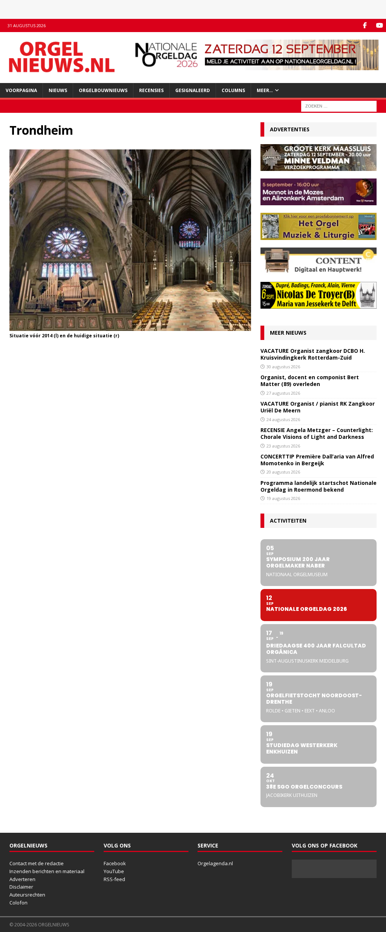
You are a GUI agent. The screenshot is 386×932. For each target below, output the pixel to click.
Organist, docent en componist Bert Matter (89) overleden (309, 381)
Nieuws (58, 90)
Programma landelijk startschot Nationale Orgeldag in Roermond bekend (318, 486)
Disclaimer (21, 886)
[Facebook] (364, 25)
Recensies (151, 90)
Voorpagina (21, 90)
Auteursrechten (27, 894)
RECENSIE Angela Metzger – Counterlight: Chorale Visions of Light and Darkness (316, 433)
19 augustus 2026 (283, 498)
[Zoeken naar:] (339, 105)
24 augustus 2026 (283, 419)
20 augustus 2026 (283, 472)
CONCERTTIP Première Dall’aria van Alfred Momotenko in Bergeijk (317, 460)
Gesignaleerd (192, 90)
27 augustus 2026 (283, 393)
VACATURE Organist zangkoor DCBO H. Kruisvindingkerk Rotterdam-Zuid (312, 354)
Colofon (18, 902)
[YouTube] (379, 25)
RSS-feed (114, 879)
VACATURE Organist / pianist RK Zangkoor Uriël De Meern (317, 407)
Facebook (115, 863)
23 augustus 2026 (283, 446)
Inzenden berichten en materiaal (46, 871)
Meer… (265, 90)
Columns (233, 90)
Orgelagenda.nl (215, 863)
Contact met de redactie (36, 863)
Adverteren (22, 879)
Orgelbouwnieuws (103, 90)
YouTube (114, 871)
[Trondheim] (130, 326)
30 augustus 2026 (283, 366)
